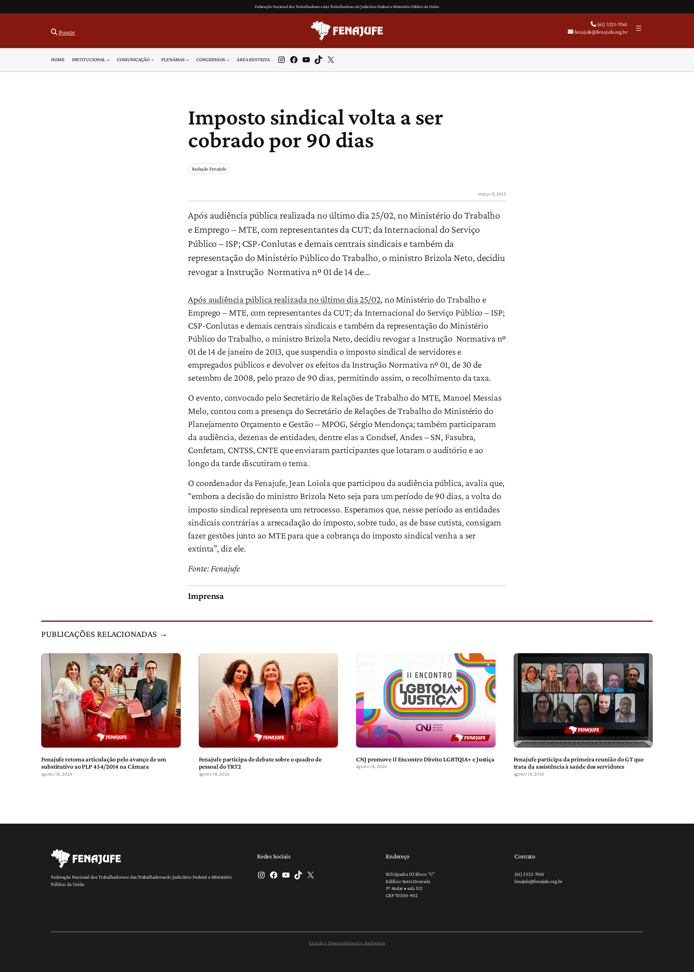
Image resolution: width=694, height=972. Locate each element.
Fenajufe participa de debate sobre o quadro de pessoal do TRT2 (260, 763)
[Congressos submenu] (228, 59)
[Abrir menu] (638, 28)
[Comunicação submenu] (152, 59)
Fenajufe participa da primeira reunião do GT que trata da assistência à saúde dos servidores (579, 763)
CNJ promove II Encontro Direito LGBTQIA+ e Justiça (425, 759)
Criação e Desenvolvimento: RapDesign (347, 943)
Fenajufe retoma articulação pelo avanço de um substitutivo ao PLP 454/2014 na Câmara (103, 763)
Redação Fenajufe (209, 169)
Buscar (67, 32)
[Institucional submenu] (108, 59)
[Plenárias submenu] (187, 59)
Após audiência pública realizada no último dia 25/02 (284, 299)
